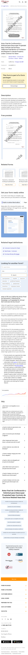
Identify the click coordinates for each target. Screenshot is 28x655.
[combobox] (14, 267)
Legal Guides (5, 598)
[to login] (22, 2)
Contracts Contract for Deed (12, 248)
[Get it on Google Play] (17, 641)
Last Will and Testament (15, 281)
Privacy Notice (21, 651)
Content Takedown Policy (6, 653)
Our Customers (6, 607)
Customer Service (6, 594)
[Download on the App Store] (6, 641)
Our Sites (4, 611)
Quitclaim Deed (16, 283)
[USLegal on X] (2, 619)
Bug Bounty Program (17, 653)
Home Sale (4, 281)
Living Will (15, 278)
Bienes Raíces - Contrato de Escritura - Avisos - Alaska (16, 57)
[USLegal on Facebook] (5, 619)
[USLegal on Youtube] (11, 619)
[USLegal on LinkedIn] (8, 619)
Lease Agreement (5, 278)
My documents (19, 365)
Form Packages (6, 585)
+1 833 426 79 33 (6, 625)
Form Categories (6, 590)
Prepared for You (6, 602)
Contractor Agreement (7, 288)
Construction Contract (15, 286)
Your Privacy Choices (5, 651)
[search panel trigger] (19, 2)
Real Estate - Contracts (11, 251)
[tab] (11, 202)
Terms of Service (14, 651)
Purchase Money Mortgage (12, 254)
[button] (25, 2)
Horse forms (5, 286)
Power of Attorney (6, 283)
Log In (15, 362)
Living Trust (22, 278)
